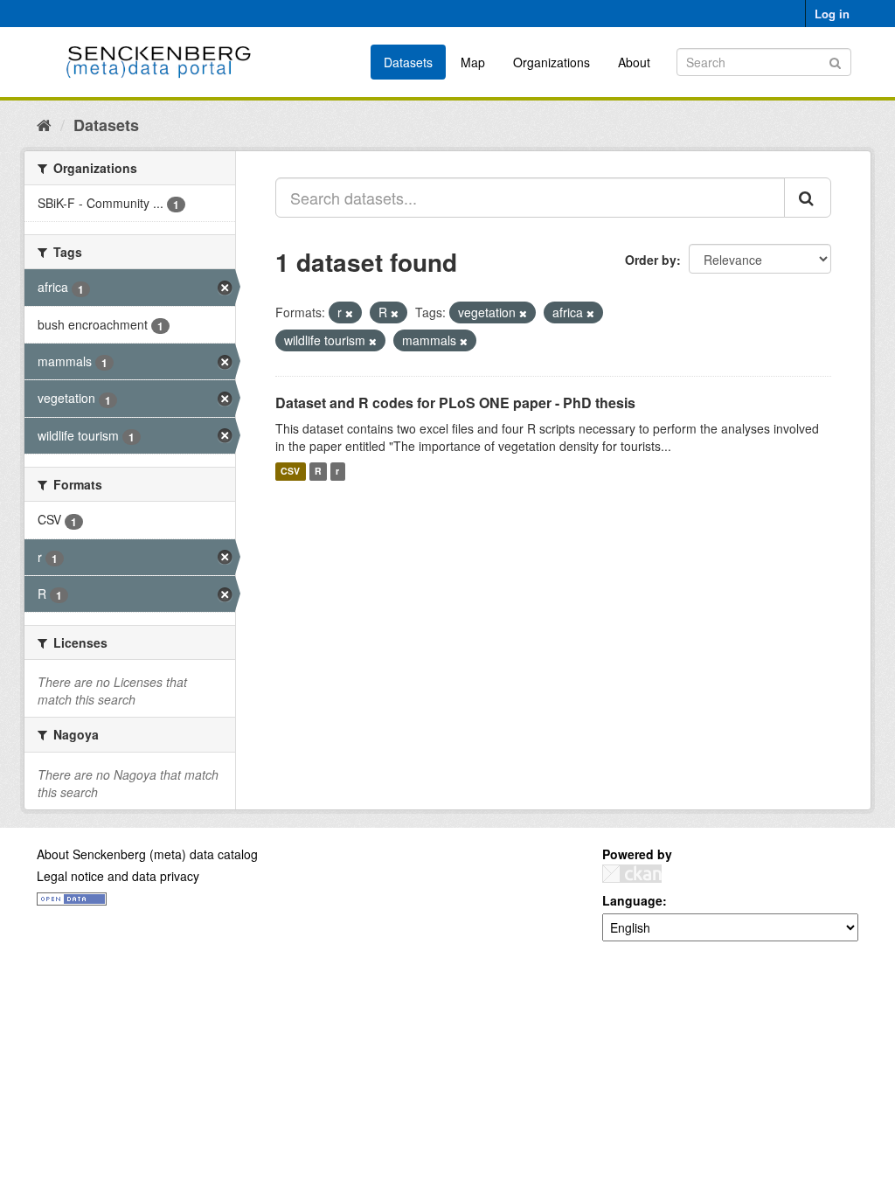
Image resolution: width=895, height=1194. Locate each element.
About (634, 62)
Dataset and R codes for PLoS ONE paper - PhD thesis (455, 402)
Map (473, 62)
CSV (290, 471)
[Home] (44, 124)
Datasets (408, 62)
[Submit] (835, 60)
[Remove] (349, 313)
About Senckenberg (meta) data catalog (147, 854)
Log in (832, 13)
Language (632, 900)
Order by (650, 259)
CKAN (632, 873)
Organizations (551, 62)
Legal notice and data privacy (118, 876)
